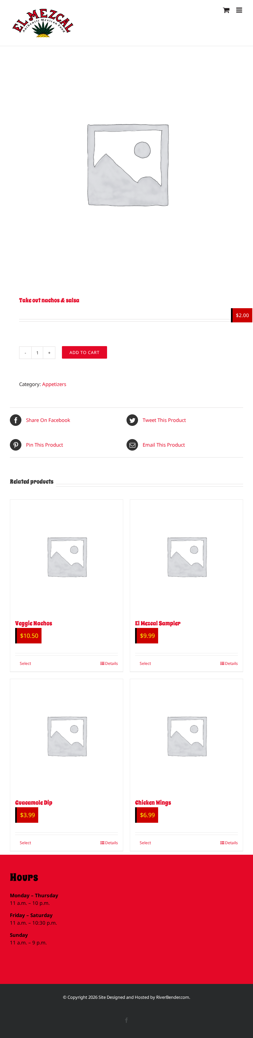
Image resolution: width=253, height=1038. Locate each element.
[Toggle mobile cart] (226, 10)
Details (111, 663)
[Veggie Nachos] (66, 556)
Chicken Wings (153, 803)
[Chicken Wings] (186, 735)
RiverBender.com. (173, 997)
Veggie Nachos (33, 623)
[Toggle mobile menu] (239, 10)
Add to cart (84, 352)
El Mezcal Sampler (158, 623)
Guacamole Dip (33, 803)
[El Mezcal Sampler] (186, 556)
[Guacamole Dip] (66, 735)
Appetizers (54, 384)
